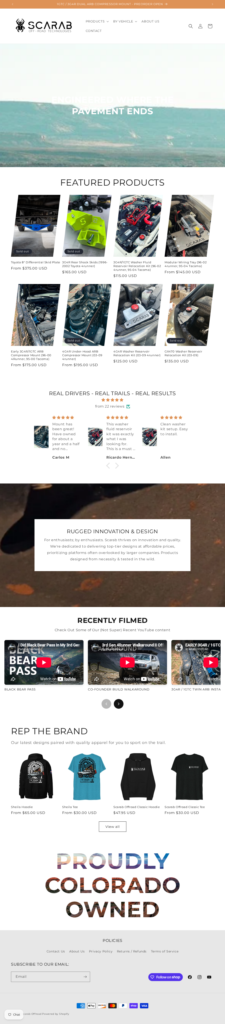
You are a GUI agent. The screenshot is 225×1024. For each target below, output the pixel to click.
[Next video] (118, 704)
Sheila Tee (70, 807)
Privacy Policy (100, 951)
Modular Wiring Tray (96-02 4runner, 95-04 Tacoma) (186, 264)
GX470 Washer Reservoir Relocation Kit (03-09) (183, 353)
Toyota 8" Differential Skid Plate (35, 262)
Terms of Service (165, 951)
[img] (112, 400)
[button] (97, 21)
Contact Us (56, 951)
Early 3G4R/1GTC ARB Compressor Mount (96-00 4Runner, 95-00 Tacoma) (31, 355)
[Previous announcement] (12, 4)
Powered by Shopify (55, 1013)
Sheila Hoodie (22, 807)
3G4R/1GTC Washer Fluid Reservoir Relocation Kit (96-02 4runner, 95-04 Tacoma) (137, 265)
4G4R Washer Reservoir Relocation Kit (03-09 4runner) (137, 353)
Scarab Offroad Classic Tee (185, 807)
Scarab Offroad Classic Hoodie (136, 807)
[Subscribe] (85, 977)
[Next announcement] (212, 4)
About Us (77, 951)
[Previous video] (106, 704)
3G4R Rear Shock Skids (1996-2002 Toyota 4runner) (85, 264)
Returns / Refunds (132, 951)
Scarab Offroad (32, 1013)
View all (112, 827)
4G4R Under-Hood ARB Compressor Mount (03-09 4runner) (82, 355)
